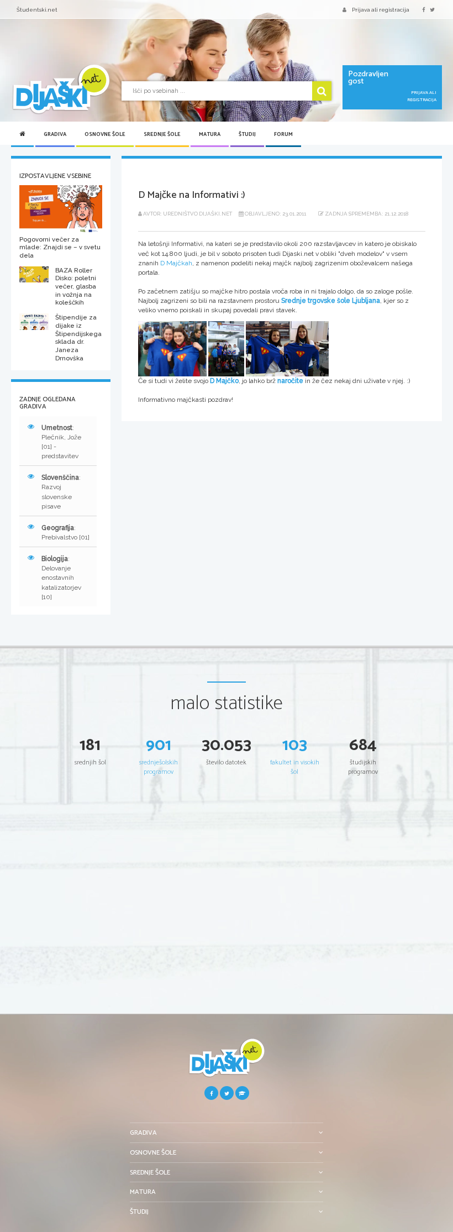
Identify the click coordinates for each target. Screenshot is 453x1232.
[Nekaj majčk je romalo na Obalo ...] (287, 348)
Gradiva (55, 134)
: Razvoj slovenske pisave (61, 492)
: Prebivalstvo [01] (65, 532)
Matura (209, 134)
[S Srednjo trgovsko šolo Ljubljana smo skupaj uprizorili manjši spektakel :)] (226, 348)
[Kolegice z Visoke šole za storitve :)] (172, 348)
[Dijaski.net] (60, 89)
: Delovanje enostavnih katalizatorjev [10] (61, 578)
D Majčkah (176, 263)
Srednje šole (162, 134)
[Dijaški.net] (226, 1062)
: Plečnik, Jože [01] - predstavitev (61, 442)
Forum (283, 134)
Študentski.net (37, 10)
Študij (247, 134)
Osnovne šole (105, 134)
